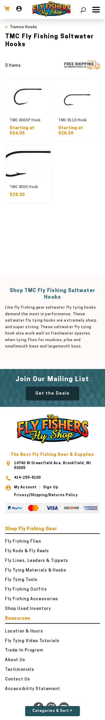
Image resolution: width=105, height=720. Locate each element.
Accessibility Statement (32, 689)
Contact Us (17, 679)
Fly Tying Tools (21, 580)
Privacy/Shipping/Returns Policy (46, 495)
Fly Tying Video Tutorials (32, 641)
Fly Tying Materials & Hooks (35, 570)
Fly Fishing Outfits (26, 590)
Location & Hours (24, 631)
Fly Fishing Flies (23, 542)
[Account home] (19, 9)
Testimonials (19, 670)
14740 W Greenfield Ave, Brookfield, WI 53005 (52, 465)
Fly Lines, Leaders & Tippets (36, 561)
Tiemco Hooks (23, 27)
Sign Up (50, 487)
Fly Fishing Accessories (31, 599)
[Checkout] (6, 9)
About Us (15, 660)
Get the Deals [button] (52, 393)
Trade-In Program (24, 650)
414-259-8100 (27, 478)
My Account (25, 487)
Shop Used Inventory (28, 609)
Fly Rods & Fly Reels (27, 551)
